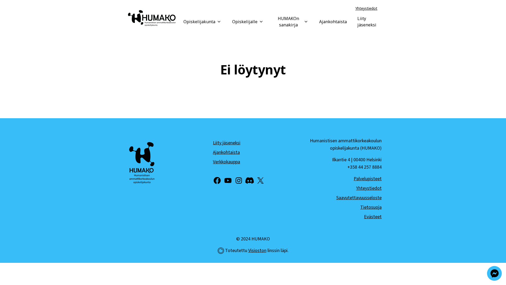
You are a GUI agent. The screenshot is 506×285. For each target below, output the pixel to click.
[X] (260, 180)
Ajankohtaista (333, 22)
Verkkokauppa (226, 162)
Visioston (257, 250)
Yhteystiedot (366, 8)
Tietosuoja (371, 207)
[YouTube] (228, 180)
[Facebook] (217, 180)
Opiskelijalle (244, 22)
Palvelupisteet (368, 178)
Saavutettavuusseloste (359, 197)
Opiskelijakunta (199, 22)
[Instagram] (239, 180)
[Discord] (249, 180)
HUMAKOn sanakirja (288, 22)
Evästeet (373, 216)
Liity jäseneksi (366, 22)
